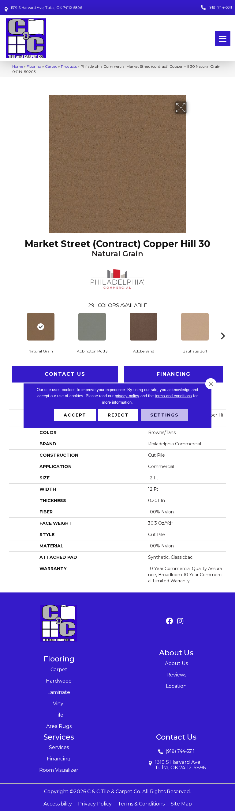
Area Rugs (59, 726)
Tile (58, 715)
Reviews (176, 675)
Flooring (34, 66)
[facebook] (169, 621)
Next (223, 326)
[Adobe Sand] (143, 326)
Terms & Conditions (141, 804)
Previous (12, 326)
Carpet (51, 66)
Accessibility (57, 804)
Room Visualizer (58, 770)
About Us (176, 663)
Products (69, 66)
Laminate (58, 692)
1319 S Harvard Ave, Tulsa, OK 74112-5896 (46, 7)
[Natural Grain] (40, 326)
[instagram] (180, 621)
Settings (164, 415)
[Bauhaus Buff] (195, 326)
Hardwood (59, 681)
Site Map (181, 804)
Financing (174, 374)
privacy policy (127, 396)
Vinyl (59, 703)
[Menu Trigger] (222, 38)
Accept (75, 415)
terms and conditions (173, 396)
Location (176, 686)
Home (17, 66)
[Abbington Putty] (92, 326)
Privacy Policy (95, 804)
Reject (118, 415)
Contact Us (65, 374)
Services (59, 747)
